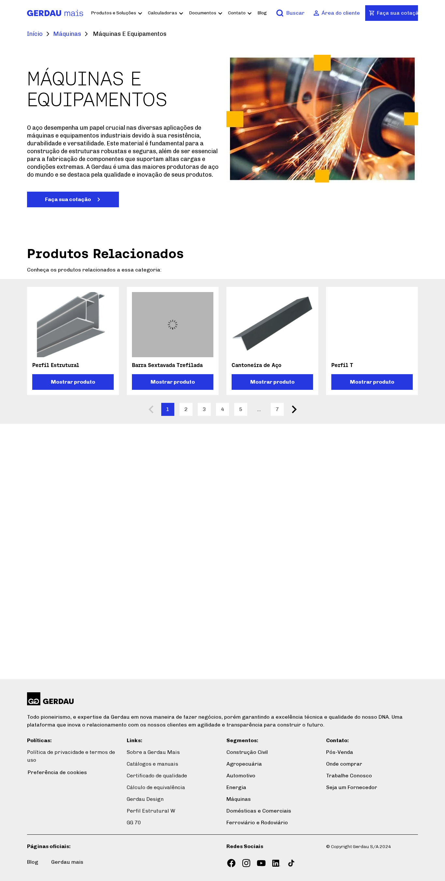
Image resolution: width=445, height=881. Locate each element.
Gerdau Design (145, 799)
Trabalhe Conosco (349, 775)
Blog (262, 13)
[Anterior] (151, 409)
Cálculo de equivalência (156, 787)
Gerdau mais (67, 862)
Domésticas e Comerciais (258, 811)
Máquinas (67, 33)
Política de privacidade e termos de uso (71, 756)
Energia (236, 787)
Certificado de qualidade (157, 775)
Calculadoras (162, 13)
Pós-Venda (339, 752)
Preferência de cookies (57, 772)
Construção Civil (247, 752)
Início (35, 33)
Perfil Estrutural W (151, 811)
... (259, 409)
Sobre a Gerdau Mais (153, 752)
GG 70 (134, 822)
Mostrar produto (73, 382)
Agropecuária (244, 764)
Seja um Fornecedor (351, 787)
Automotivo (240, 775)
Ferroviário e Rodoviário (257, 822)
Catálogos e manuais (152, 764)
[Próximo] (294, 409)
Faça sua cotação (68, 199)
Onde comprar (344, 764)
